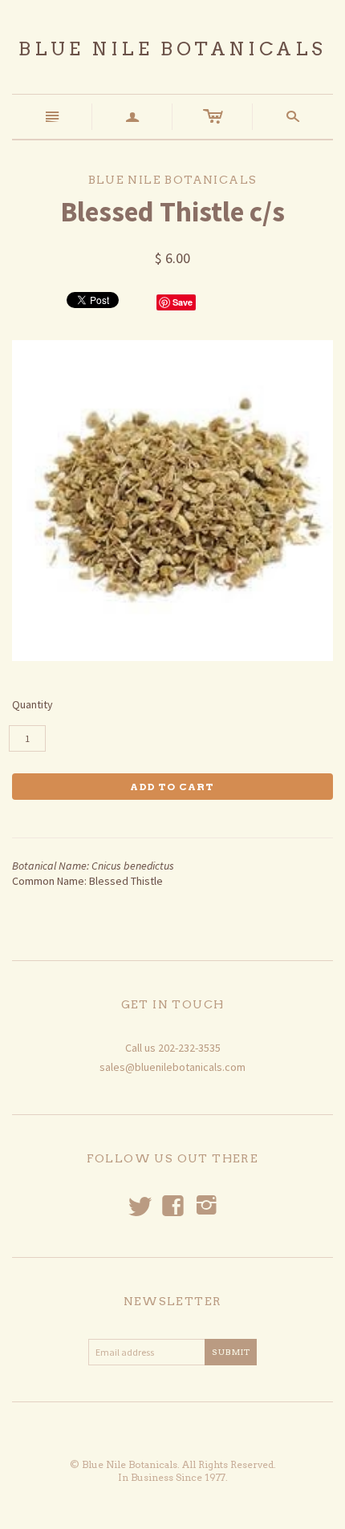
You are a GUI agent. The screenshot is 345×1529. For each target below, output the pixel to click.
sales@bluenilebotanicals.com (172, 1067)
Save (182, 302)
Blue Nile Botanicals (172, 49)
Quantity (32, 704)
